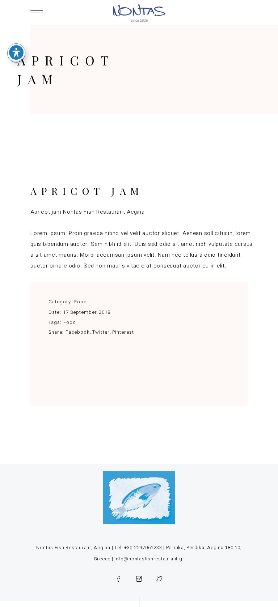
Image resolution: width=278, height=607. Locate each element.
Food (80, 301)
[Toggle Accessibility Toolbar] (16, 52)
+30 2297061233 (143, 547)
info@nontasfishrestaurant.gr (149, 558)
